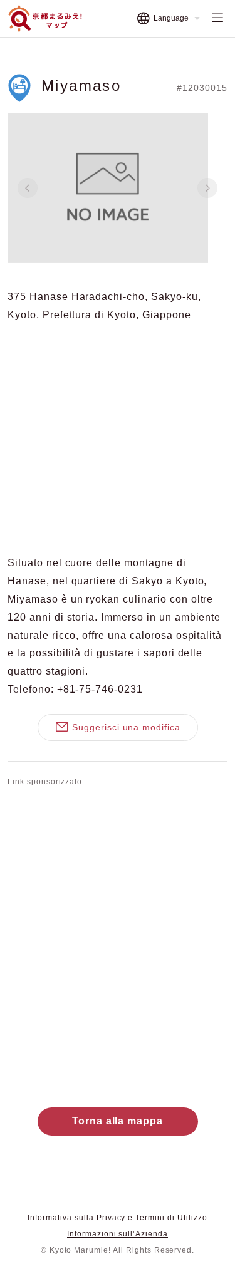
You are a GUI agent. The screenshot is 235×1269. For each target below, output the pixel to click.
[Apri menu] (217, 18)
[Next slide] (207, 188)
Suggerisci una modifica (126, 727)
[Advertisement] (117, 914)
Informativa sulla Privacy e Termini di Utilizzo (117, 1217)
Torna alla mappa (117, 1121)
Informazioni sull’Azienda (117, 1234)
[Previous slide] (28, 188)
